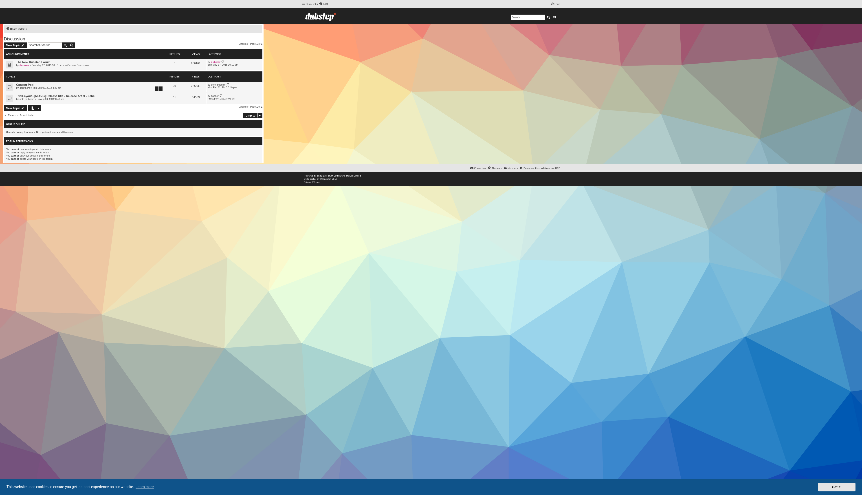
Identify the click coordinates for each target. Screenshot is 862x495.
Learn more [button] (145, 487)
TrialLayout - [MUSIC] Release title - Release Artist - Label (55, 96)
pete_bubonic (218, 84)
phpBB (320, 176)
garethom (25, 87)
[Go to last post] (222, 61)
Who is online (15, 124)
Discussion (14, 38)
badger (215, 96)
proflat (313, 179)
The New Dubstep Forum (33, 62)
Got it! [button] (837, 487)
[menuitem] (323, 4)
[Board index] (320, 16)
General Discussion (78, 65)
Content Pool (25, 84)
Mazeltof (326, 179)
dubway (24, 65)
